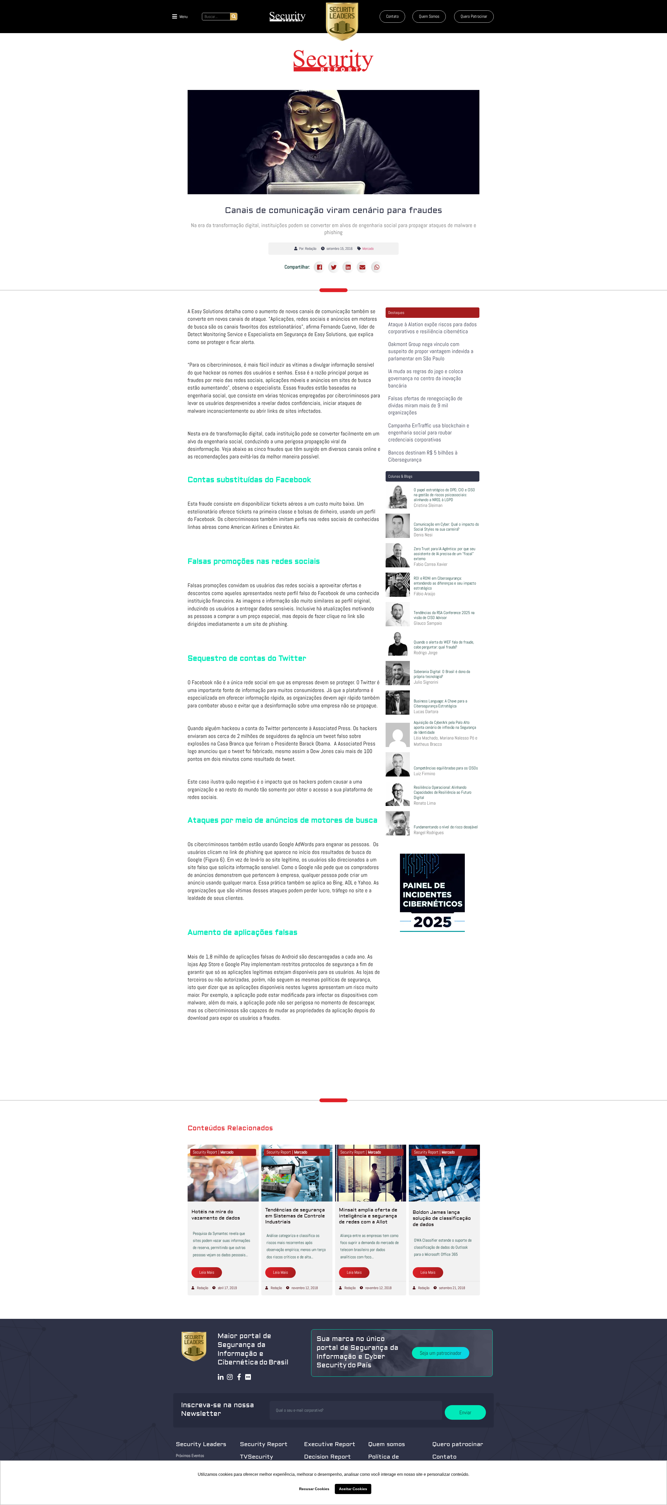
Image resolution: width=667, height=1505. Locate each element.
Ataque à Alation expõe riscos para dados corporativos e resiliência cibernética (432, 328)
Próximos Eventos (190, 1455)
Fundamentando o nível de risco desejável (446, 827)
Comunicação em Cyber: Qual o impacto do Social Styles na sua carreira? (446, 526)
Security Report (264, 1444)
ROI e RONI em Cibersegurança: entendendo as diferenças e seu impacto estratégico (445, 583)
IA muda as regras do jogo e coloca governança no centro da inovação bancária (425, 378)
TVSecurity (256, 1456)
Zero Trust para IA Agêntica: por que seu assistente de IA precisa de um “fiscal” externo (444, 553)
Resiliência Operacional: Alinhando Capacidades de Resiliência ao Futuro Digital (442, 792)
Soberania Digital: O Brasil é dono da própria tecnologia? (442, 674)
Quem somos (386, 1444)
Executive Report (329, 1444)
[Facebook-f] (239, 1377)
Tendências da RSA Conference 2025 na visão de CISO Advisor (444, 615)
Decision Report (327, 1456)
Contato (444, 1456)
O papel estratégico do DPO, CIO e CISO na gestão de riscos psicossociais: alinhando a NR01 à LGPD (444, 494)
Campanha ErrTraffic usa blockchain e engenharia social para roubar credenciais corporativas (428, 432)
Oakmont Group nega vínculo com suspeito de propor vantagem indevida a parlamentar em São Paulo (430, 351)
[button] (180, 16)
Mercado (368, 248)
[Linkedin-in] (221, 1377)
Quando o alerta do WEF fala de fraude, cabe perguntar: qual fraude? (444, 644)
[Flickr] (248, 1377)
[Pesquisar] (233, 16)
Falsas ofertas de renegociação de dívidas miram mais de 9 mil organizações (425, 405)
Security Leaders (201, 1444)
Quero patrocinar (457, 1444)
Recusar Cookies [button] (314, 1489)
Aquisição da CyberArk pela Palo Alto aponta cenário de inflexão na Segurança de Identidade (445, 727)
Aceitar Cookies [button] (353, 1489)
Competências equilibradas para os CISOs (446, 768)
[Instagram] (230, 1377)
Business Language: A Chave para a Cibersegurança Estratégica (440, 703)
